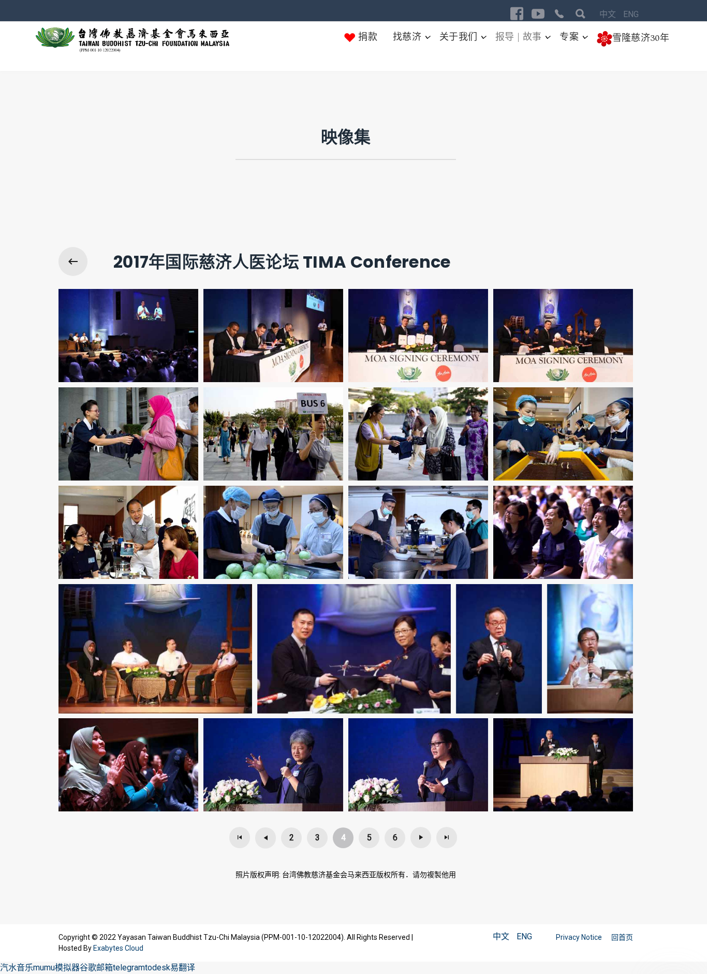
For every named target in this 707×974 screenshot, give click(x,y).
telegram (129, 967)
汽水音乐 (16, 967)
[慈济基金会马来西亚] (132, 40)
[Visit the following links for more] (516, 13)
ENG (631, 14)
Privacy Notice (579, 937)
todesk (157, 967)
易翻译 (182, 967)
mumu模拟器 (56, 967)
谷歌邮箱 (96, 967)
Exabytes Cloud (118, 948)
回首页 (622, 937)
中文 (608, 14)
